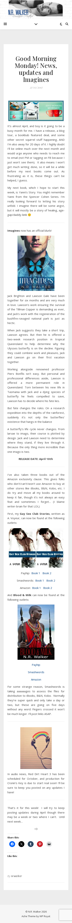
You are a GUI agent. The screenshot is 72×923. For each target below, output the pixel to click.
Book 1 (35, 573)
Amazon (36, 679)
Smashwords (36, 672)
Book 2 (46, 573)
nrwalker (16, 876)
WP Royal (45, 916)
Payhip (36, 665)
